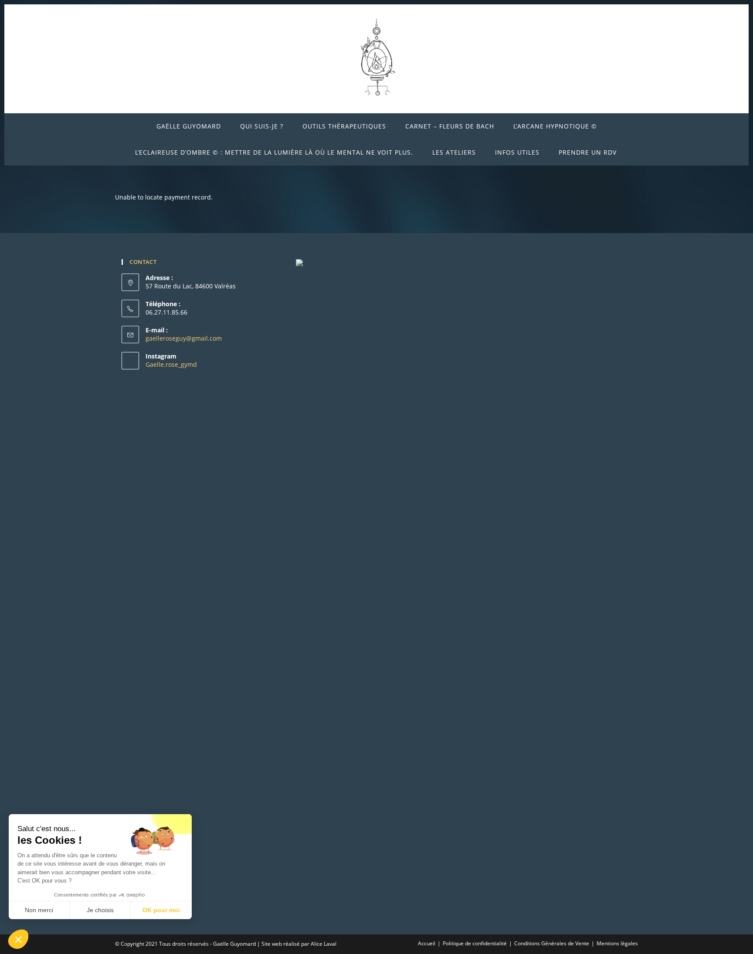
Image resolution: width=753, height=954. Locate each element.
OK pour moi (161, 910)
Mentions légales (617, 943)
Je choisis (100, 910)
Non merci (39, 910)
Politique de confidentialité (475, 943)
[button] (18, 939)
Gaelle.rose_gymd (171, 364)
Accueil (426, 943)
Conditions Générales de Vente (551, 943)
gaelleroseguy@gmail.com (184, 338)
